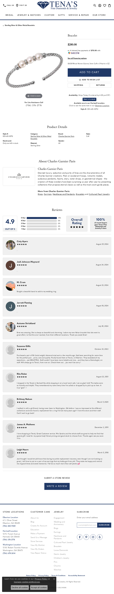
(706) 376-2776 (34, 106)
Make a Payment (38, 534)
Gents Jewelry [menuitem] (60, 554)
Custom (49, 15)
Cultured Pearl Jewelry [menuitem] (63, 542)
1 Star (23, 229)
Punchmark (61, 588)
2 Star (23, 226)
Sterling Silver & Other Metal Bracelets (20, 25)
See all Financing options (77, 58)
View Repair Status (38, 553)
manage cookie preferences (27, 582)
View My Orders (37, 549)
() (59, 218)
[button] (21, 5)
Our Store (99, 15)
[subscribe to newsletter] (104, 525)
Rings (40, 194)
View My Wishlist (38, 545)
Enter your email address (87, 518)
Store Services (37, 541)
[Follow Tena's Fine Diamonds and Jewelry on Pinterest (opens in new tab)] (86, 537)
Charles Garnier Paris (66, 136)
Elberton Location (102, 106)
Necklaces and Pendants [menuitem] (60, 537)
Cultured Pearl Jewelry (99, 194)
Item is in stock (89, 99)
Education (35, 530)
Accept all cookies (39, 587)
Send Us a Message (39, 537)
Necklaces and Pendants (64, 194)
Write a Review (57, 486)
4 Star (23, 221)
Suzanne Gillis (24, 346)
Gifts (61, 15)
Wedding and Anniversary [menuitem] (59, 523)
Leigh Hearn (23, 450)
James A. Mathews (26, 425)
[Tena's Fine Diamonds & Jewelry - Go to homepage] (57, 5)
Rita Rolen (22, 374)
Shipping (78, 85)
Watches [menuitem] (57, 570)
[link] (8, 5)
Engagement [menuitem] (59, 518)
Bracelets (80, 194)
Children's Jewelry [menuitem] (61, 558)
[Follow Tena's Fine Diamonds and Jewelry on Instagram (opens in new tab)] (93, 537)
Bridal (9, 15)
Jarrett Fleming (24, 303)
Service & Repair (79, 15)
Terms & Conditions (58, 575)
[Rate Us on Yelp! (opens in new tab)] (99, 537)
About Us (35, 518)
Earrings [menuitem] (57, 532)
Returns (100, 85)
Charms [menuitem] (57, 566)
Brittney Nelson (24, 399)
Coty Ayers (22, 242)
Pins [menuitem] (55, 562)
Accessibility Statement (76, 575)
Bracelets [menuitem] (57, 546)
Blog (32, 522)
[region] (34, 68)
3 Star (23, 223)
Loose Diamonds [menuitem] (61, 550)
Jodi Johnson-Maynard (28, 262)
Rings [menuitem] (56, 528)
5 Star (23, 218)
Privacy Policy (41, 579)
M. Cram (21, 282)
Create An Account (39, 526)
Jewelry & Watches (29, 15)
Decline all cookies (20, 587)
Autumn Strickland (26, 324)
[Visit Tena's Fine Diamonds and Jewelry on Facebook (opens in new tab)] (79, 537)
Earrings (47, 194)
